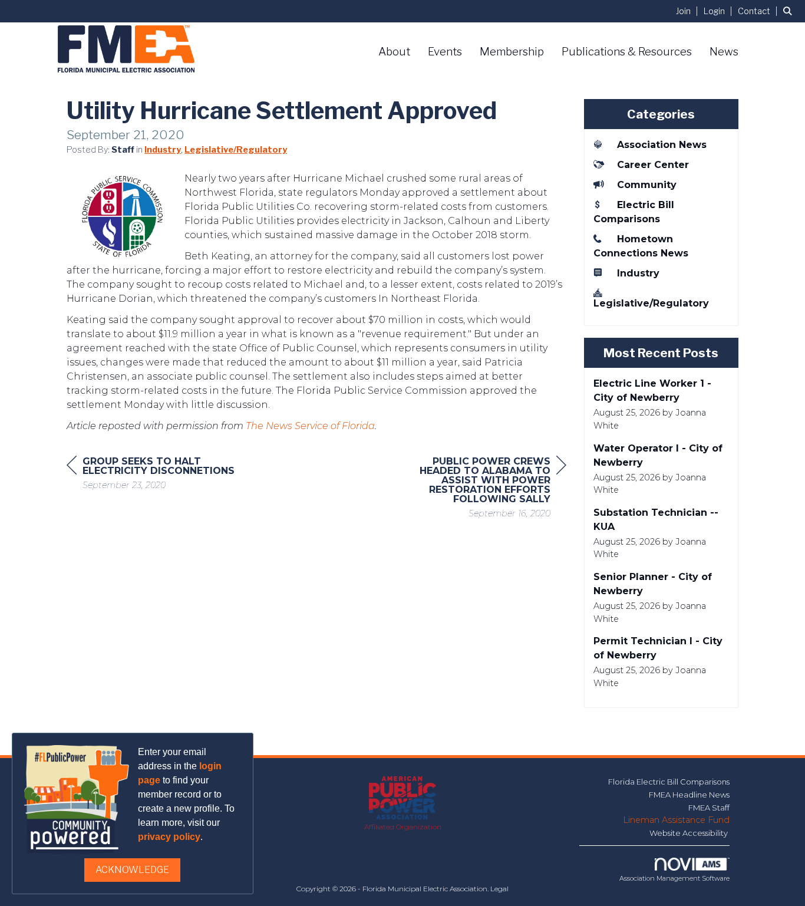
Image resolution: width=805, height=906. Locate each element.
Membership (512, 51)
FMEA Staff (709, 807)
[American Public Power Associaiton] (402, 799)
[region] (478, 489)
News (724, 51)
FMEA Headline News (689, 794)
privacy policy (169, 837)
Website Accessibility (689, 833)
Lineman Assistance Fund (676, 820)
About (394, 51)
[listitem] (688, 11)
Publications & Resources (627, 51)
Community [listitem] (647, 184)
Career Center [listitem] (653, 164)
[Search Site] (789, 11)
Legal (499, 888)
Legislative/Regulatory (235, 149)
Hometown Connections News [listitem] (640, 246)
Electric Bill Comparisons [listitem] (633, 212)
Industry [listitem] (638, 273)
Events (445, 51)
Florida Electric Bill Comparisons (669, 781)
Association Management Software (674, 878)
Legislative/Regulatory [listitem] (651, 303)
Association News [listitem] (662, 144)
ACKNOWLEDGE (132, 869)
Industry (162, 149)
